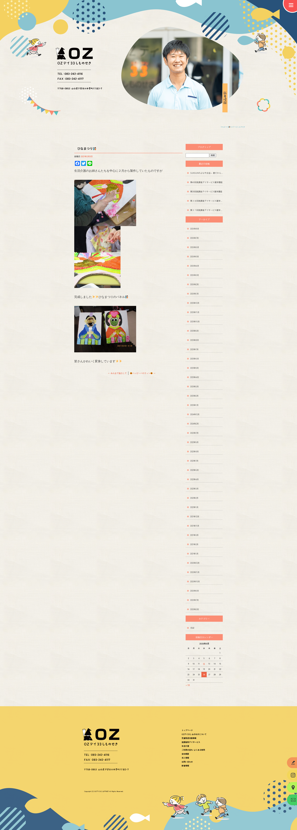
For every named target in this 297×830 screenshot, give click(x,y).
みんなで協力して (117, 373)
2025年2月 (194, 395)
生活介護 (185, 746)
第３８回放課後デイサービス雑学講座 (206, 200)
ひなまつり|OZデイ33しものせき (233, 127)
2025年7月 (194, 349)
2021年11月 (194, 525)
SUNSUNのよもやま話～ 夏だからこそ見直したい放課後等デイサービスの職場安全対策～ (206, 172)
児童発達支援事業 (189, 738)
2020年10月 (195, 581)
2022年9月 (194, 442)
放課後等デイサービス (191, 742)
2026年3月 (194, 275)
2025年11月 (194, 312)
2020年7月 (194, 600)
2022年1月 (194, 507)
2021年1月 (194, 553)
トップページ (187, 730)
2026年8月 (194, 228)
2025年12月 (194, 302)
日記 (192, 627)
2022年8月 (194, 451)
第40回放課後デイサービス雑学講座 (206, 182)
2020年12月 (195, 562)
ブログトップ (204, 147)
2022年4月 (194, 479)
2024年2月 (194, 423)
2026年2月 (194, 284)
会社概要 (185, 753)
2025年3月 (194, 386)
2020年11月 (195, 572)
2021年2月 (194, 544)
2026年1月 (194, 293)
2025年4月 (194, 377)
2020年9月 (194, 590)
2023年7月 (194, 432)
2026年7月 (194, 237)
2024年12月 (195, 414)
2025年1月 (194, 405)
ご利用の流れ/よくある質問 (193, 749)
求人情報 (185, 757)
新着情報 (185, 765)
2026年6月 (194, 247)
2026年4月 (194, 265)
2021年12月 (194, 516)
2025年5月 (194, 367)
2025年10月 (195, 321)
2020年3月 (194, 609)
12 (204, 663)
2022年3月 (194, 488)
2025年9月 (194, 330)
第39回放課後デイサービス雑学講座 (206, 191)
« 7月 (188, 685)
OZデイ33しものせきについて (194, 734)
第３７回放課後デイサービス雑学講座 (206, 210)
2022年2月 (194, 497)
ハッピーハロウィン (143, 373)
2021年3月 (194, 535)
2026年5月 (194, 256)
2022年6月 (194, 470)
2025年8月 (194, 340)
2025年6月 (194, 358)
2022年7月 (194, 460)
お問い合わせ (187, 761)
